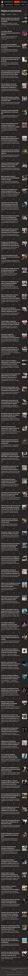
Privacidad (17, 968)
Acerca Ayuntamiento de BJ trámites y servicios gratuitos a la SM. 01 (10, 257)
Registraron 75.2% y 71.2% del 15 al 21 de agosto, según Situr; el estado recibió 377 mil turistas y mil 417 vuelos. (10, 615)
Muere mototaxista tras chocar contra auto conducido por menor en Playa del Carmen (10, 217)
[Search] (25, 14)
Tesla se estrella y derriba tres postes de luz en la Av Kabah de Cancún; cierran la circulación (10, 558)
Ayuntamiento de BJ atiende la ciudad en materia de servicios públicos (10, 151)
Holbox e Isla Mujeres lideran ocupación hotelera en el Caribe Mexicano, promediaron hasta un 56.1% (10, 611)
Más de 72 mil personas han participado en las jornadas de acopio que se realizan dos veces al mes (10, 103)
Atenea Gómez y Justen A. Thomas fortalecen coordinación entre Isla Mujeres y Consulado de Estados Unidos (10, 887)
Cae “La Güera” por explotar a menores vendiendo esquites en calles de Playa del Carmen (10, 650)
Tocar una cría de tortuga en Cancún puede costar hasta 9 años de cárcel (9, 520)
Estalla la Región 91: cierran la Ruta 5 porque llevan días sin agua (10, 835)
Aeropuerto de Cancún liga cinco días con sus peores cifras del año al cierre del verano (10, 494)
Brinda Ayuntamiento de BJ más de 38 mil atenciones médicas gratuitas (10, 59)
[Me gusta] (2, 28)
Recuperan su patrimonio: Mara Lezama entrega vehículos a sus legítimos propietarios (10, 927)
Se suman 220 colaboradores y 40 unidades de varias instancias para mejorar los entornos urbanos (9, 852)
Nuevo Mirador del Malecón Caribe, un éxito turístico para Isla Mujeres (10, 940)
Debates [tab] (15, 14)
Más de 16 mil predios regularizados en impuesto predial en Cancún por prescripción (9, 703)
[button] (2, 4)
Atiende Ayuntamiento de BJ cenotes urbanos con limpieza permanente (10, 441)
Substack (8, 974)
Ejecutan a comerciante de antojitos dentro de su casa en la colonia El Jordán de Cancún (10, 663)
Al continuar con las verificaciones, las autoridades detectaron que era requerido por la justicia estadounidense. (10, 248)
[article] (14, 23)
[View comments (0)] (8, 28)
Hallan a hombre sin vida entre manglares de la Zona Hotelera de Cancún (10, 19)
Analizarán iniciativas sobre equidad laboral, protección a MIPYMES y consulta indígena (10, 454)
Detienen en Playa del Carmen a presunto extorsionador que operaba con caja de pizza (10, 545)
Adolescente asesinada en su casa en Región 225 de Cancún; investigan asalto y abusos (10, 401)
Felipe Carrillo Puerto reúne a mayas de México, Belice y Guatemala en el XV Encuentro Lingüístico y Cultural (10, 230)
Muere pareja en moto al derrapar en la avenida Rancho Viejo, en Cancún (10, 177)
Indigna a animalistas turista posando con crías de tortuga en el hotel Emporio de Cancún (10, 690)
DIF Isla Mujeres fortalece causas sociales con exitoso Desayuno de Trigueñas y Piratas (9, 85)
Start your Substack (10, 972)
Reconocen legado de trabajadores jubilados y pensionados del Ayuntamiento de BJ (10, 336)
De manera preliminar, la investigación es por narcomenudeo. (10, 353)
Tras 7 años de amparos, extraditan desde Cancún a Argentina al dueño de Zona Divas (9, 756)
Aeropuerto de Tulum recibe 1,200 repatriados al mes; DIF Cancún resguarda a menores (9, 204)
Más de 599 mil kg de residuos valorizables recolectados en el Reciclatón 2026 (10, 98)
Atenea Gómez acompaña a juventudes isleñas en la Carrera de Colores (10, 46)
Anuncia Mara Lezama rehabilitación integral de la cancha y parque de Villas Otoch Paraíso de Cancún (10, 874)
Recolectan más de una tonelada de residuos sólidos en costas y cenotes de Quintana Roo (10, 415)
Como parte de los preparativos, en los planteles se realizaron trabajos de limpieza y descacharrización (10, 116)
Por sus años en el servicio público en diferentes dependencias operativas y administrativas (10, 340)
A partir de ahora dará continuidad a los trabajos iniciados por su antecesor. (10, 392)
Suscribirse (17, 2)
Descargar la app (19, 972)
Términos (21, 968)
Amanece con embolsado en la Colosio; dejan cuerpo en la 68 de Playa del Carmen (10, 769)
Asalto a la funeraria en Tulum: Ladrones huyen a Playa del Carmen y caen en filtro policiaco (10, 164)
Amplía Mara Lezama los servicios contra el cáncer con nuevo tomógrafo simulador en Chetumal (10, 571)
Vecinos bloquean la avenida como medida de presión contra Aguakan (9, 839)
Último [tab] (3, 14)
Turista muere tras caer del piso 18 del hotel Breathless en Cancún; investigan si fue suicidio (10, 901)
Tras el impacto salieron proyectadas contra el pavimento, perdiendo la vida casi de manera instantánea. (10, 182)
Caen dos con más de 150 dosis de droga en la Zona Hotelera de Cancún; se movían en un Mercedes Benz (10, 953)
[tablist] (9, 14)
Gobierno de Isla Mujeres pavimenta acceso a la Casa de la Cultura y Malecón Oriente (10, 309)
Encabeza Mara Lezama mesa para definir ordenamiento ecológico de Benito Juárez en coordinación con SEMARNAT (10, 729)
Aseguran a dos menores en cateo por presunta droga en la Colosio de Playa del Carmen (10, 349)
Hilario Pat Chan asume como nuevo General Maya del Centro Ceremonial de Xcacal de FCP (10, 388)
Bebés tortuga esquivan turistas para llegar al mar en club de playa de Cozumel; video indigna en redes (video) (10, 597)
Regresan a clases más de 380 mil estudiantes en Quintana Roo (9, 112)
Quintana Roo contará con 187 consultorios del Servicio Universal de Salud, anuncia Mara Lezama (10, 467)
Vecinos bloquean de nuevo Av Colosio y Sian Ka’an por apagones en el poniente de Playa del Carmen (10, 808)
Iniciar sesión (24, 2)
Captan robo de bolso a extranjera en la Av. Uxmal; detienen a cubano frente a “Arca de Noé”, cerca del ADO (10, 861)
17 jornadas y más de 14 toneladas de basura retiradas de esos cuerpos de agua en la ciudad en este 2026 (10, 445)
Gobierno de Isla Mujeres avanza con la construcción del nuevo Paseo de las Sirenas (10, 584)
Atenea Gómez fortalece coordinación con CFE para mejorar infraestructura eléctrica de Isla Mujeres (9, 481)
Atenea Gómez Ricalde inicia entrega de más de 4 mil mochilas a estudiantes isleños (10, 125)
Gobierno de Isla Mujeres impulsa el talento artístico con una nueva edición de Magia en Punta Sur (10, 742)
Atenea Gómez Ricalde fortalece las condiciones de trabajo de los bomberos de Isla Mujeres (10, 795)
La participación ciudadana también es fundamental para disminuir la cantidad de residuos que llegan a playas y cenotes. (10, 419)
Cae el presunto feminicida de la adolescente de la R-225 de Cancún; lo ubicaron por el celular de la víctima (10, 375)
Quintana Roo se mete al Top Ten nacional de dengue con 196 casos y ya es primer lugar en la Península (10, 716)
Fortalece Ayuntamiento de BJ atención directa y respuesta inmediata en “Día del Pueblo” (10, 914)
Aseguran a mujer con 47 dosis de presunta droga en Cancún (10, 532)
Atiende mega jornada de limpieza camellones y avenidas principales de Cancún (10, 848)
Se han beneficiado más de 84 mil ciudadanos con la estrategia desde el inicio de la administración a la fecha (10, 918)
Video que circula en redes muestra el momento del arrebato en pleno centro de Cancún (10, 865)
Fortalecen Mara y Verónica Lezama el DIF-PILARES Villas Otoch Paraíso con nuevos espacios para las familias (10, 782)
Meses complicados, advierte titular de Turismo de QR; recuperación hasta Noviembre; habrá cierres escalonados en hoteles (10, 296)
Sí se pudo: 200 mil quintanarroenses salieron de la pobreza (10, 33)
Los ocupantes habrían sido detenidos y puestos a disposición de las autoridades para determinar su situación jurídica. (10, 168)
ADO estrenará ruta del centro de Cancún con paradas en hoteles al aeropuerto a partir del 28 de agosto (10, 507)
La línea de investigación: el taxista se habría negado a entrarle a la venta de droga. (10, 366)
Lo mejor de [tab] (8, 14)
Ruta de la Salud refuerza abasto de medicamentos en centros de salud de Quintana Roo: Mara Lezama (10, 72)
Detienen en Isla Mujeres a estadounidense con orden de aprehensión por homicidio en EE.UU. (10, 243)
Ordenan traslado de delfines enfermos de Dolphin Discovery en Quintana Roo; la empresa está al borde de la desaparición (10, 677)
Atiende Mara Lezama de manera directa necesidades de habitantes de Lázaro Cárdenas (10, 322)
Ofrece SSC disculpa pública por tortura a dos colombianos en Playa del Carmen (10, 822)
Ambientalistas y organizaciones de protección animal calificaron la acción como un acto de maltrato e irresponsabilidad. (10, 694)
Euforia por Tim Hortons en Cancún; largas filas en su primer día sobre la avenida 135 (10, 191)
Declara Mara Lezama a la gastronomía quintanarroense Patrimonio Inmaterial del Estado (10, 138)
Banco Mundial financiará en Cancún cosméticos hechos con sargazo (10, 637)
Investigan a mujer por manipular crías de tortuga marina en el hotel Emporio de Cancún (10, 624)
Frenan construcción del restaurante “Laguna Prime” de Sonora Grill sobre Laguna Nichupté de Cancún (10, 428)
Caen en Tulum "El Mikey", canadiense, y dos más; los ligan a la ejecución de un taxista (10, 362)
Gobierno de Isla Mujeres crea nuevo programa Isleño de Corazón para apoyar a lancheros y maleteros (10, 283)
